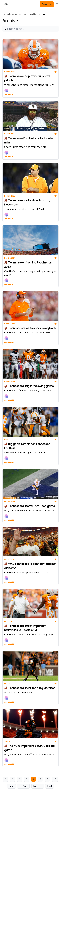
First (11, 786)
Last (49, 786)
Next (36, 786)
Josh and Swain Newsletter (14, 14)
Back (25, 786)
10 (55, 779)
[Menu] (57, 3)
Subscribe (46, 4)
